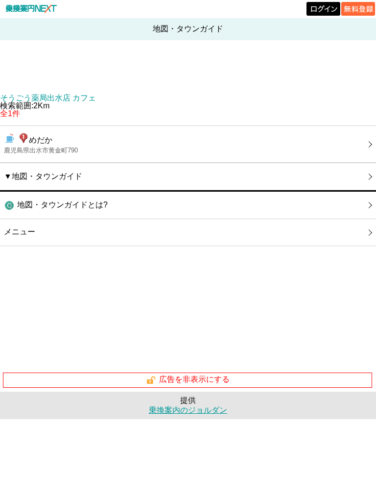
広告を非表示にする (194, 380)
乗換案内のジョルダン (188, 410)
